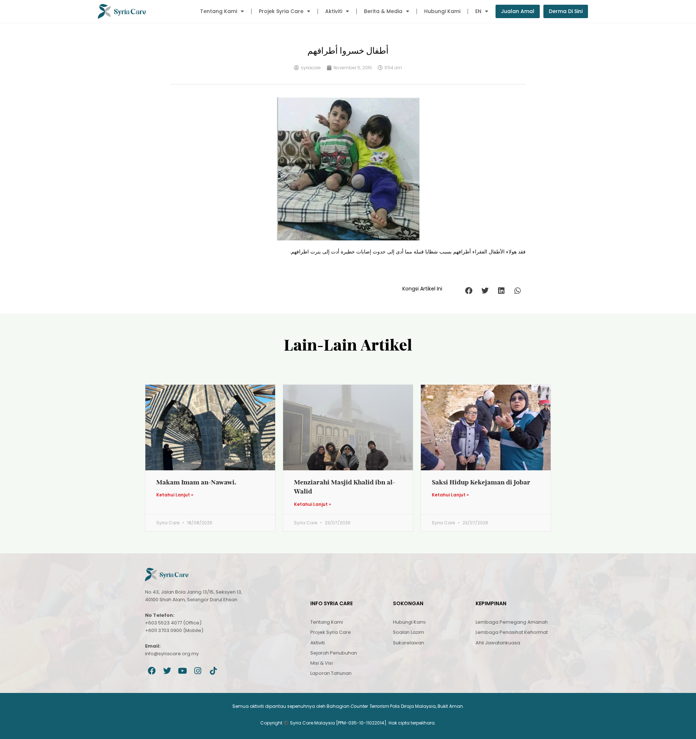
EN (478, 11)
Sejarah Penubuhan (333, 652)
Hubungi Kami (442, 11)
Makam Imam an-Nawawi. (196, 482)
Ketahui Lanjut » (174, 495)
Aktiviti (333, 11)
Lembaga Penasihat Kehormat (512, 632)
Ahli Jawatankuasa (498, 642)
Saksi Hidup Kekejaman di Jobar (481, 482)
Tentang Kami (218, 11)
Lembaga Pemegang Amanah (512, 622)
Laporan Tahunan (331, 673)
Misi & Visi (321, 663)
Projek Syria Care (281, 11)
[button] (468, 291)
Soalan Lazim (408, 632)
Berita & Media (383, 11)
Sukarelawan (408, 642)
